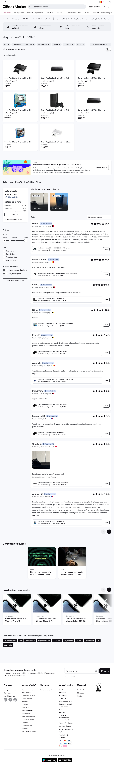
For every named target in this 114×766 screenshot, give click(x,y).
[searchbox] (59, 6)
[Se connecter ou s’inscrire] (104, 6)
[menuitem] (19, 12)
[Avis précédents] (103, 531)
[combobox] (7, 44)
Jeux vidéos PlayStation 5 (93, 19)
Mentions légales (65, 726)
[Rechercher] (30, 6)
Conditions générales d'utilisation (63, 692)
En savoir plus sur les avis (14, 219)
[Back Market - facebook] (10, 700)
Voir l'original (52, 477)
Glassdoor (80, 693)
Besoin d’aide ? (94, 7)
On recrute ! (8, 693)
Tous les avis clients (29, 731)
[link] (101, 167)
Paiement (25, 701)
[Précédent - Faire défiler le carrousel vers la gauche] (103, 589)
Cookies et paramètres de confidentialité (64, 717)
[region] (71, 202)
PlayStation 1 (78, 19)
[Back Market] (14, 6)
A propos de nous (10, 690)
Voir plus (35, 515)
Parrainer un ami (46, 690)
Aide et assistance (28, 717)
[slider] (4, 240)
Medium (80, 696)
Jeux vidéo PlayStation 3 (63, 19)
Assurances (26, 713)
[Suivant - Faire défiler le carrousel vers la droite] (109, 589)
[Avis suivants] (109, 531)
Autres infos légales (66, 723)
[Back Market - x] (15, 700)
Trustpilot (80, 690)
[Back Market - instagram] (5, 700)
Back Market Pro (9, 696)
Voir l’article (66, 248)
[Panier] (109, 6)
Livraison (25, 705)
